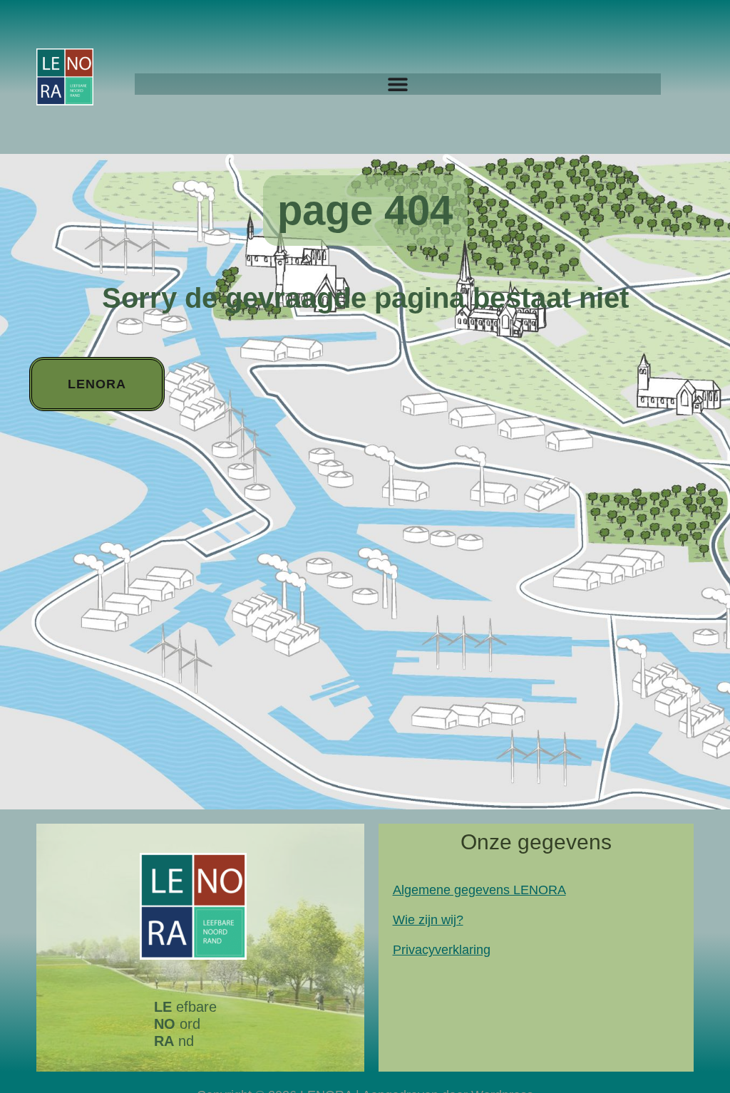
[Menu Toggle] (397, 84)
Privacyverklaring (441, 950)
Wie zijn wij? (428, 920)
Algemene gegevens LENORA (479, 890)
